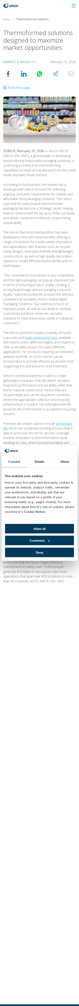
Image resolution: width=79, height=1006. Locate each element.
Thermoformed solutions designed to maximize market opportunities (35, 19)
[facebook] (8, 74)
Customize (37, 540)
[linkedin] (24, 74)
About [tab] (64, 461)
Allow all (39, 528)
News (6, 19)
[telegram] (55, 74)
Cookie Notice (34, 511)
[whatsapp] (39, 74)
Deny (39, 552)
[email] (71, 74)
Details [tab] (40, 461)
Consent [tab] (14, 461)
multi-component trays (41, 337)
